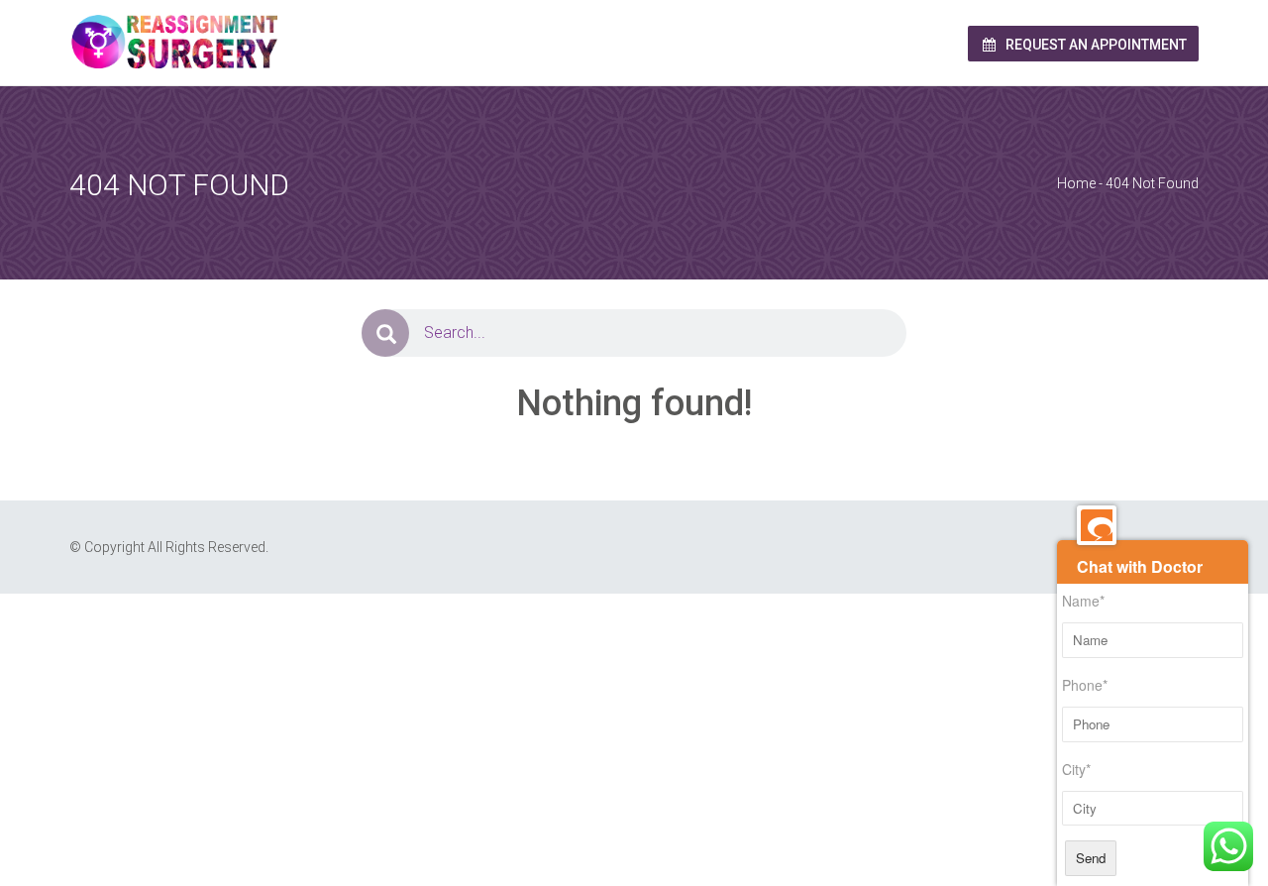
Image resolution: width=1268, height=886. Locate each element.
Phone (1085, 685)
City (1076, 769)
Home (1076, 183)
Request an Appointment (1095, 45)
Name (1083, 600)
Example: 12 (315, 635)
